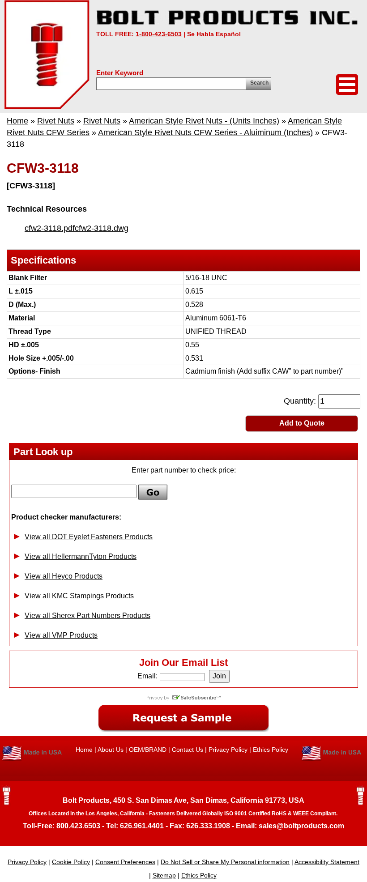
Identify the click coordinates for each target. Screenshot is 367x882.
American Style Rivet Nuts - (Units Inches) (204, 120)
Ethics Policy (270, 749)
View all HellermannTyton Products (81, 556)
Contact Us (187, 749)
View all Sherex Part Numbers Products (87, 615)
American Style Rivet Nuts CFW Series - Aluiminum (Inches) (205, 132)
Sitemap (164, 875)
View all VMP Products (61, 635)
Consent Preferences (125, 861)
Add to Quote (301, 423)
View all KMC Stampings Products (79, 596)
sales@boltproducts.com (301, 826)
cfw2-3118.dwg (101, 228)
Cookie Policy (71, 861)
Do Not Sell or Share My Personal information (225, 861)
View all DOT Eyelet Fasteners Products (89, 537)
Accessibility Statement (326, 861)
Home (17, 120)
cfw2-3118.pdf (50, 228)
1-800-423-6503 (159, 34)
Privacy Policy (228, 749)
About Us (111, 749)
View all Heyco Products (63, 576)
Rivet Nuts (55, 120)
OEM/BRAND (147, 749)
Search (259, 83)
